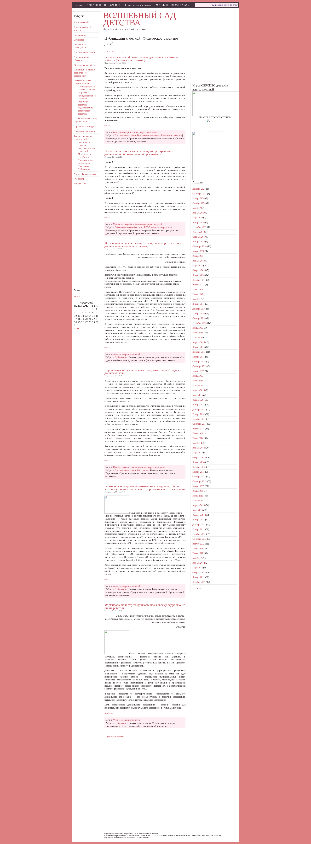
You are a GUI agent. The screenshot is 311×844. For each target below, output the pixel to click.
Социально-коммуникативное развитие (87, 95)
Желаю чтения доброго (85, 65)
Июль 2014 (197, 433)
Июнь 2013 (197, 495)
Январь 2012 (198, 577)
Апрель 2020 (198, 212)
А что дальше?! (81, 22)
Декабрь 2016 (199, 308)
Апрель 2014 (198, 447)
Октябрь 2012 (199, 534)
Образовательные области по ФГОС (132, 227)
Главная (78, 5)
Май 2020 (197, 208)
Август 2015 (198, 371)
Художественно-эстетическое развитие (86, 110)
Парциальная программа (125, 467)
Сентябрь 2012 (199, 539)
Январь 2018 (198, 275)
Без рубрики (80, 35)
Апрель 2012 (198, 562)
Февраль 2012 (199, 572)
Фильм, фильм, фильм (85, 174)
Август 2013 (198, 486)
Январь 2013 (198, 519)
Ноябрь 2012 (198, 529)
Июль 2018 (197, 256)
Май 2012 (197, 558)
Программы (83, 166)
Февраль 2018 (199, 270)
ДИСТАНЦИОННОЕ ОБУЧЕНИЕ (103, 5)
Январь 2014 (198, 462)
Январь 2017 (198, 304)
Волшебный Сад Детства (139, 19)
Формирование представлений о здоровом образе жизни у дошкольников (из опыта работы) (142, 244)
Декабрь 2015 (199, 352)
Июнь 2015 (197, 380)
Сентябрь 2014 (199, 423)
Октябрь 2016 (199, 318)
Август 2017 (198, 284)
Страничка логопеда (84, 126)
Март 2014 (197, 452)
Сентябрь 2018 (199, 246)
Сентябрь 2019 (199, 227)
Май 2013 (197, 500)
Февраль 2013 (199, 515)
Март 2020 (197, 217)
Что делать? (79, 178)
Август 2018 (198, 251)
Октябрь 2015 (199, 361)
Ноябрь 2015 (198, 356)
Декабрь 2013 (199, 467)
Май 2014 (197, 443)
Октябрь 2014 (199, 419)
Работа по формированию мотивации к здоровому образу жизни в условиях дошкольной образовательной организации (144, 487)
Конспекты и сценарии (148, 135)
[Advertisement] (86, 236)
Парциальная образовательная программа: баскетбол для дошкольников (141, 371)
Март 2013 (197, 510)
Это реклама (80, 183)
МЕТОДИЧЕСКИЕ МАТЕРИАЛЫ (173, 5)
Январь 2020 (198, 222)
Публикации (84, 169)
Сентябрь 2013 (199, 481)
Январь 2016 (198, 347)
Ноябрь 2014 (198, 414)
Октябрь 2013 (199, 476)
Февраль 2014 (199, 457)
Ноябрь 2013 (198, 471)
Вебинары (79, 39)
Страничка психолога (84, 131)
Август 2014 (198, 428)
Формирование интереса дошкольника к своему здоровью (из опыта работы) (144, 606)
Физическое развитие (171, 135)
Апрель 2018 (198, 260)
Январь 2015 (198, 404)
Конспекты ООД (121, 132)
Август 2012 (198, 543)
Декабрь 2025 (199, 188)
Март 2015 (197, 395)
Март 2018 (197, 265)
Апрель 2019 (198, 232)
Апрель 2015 (198, 390)
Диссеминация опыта (84, 52)
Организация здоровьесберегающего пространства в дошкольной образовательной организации (138, 152)
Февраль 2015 (199, 400)
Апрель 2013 (198, 505)
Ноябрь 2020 (198, 198)
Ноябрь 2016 (198, 313)
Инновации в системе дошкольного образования (84, 72)
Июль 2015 (197, 375)
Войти (77, 296)
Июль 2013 (197, 491)
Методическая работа (123, 224)
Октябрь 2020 (199, 203)
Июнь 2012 (197, 553)
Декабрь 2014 (199, 409)
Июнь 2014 (197, 438)
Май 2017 (197, 299)
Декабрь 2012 (199, 524)
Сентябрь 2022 (199, 193)
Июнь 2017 (197, 294)
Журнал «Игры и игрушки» (137, 5)
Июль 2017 (197, 289)
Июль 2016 (197, 327)
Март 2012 (197, 567)
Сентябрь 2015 (199, 366)
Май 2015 (197, 385)
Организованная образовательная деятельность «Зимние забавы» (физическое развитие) (141, 58)
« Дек (76, 328)
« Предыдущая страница (114, 51)
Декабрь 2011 (198, 582)
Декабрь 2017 (199, 280)
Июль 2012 (197, 548)
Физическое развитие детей (143, 132)
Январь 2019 (198, 241)
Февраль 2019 (199, 236)
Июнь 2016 (197, 332)
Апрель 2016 (198, 342)
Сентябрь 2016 (199, 323)
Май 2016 (197, 337)
